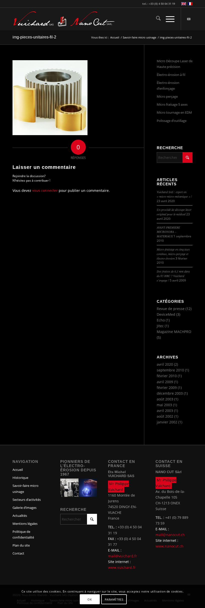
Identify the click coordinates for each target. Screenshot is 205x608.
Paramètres (114, 599)
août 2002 (165, 416)
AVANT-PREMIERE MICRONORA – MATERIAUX (168, 231)
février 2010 (167, 375)
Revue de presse (170, 308)
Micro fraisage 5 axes (172, 104)
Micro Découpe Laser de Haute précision (174, 64)
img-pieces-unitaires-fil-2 (34, 37)
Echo (161, 320)
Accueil (17, 469)
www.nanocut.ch (170, 546)
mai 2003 (164, 404)
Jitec (160, 325)
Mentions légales (25, 523)
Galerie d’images (24, 507)
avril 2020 (165, 364)
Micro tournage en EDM (174, 112)
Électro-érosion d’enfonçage (168, 85)
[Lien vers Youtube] (188, 19)
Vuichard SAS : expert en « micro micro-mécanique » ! (174, 194)
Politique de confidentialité (23, 534)
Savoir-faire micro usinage (25, 488)
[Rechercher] (156, 19)
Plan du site (21, 545)
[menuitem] (156, 19)
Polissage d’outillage (171, 120)
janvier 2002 (167, 422)
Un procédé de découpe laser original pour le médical (174, 212)
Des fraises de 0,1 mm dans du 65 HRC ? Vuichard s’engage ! (173, 275)
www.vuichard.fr (122, 567)
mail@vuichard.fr (122, 556)
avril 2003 (165, 410)
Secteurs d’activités (26, 499)
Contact (18, 553)
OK (90, 599)
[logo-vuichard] (39, 19)
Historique (20, 477)
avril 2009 (165, 381)
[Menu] (167, 19)
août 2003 (165, 399)
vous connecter (45, 190)
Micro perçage (167, 96)
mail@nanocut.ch (170, 534)
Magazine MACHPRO (174, 331)
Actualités (19, 515)
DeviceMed (166, 314)
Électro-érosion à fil (171, 74)
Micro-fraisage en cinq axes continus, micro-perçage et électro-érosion (173, 253)
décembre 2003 (170, 393)
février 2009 (167, 387)
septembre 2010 (170, 370)
